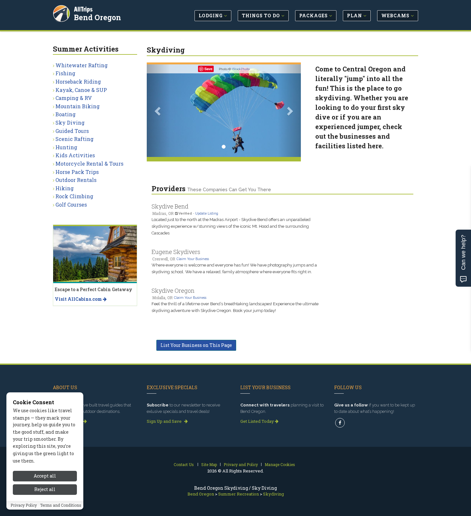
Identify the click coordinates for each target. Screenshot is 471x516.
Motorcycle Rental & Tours (89, 163)
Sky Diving (70, 122)
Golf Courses (71, 204)
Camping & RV (73, 97)
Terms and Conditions (60, 505)
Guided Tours (72, 130)
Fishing (65, 73)
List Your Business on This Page (196, 345)
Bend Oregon (97, 17)
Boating (65, 114)
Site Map (209, 464)
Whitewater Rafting (81, 65)
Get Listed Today (257, 421)
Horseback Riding (78, 81)
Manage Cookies (280, 464)
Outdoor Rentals (75, 179)
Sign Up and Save (165, 421)
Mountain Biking (77, 106)
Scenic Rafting (74, 138)
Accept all (45, 476)
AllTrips (83, 9)
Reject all (44, 490)
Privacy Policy (24, 505)
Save (208, 68)
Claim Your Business (193, 259)
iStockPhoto (241, 69)
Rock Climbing (74, 196)
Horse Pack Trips (77, 171)
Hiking (64, 188)
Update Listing (206, 213)
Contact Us (184, 464)
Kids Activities (75, 155)
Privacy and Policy (241, 464)
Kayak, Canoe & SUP (81, 89)
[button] (158, 110)
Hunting (66, 147)
